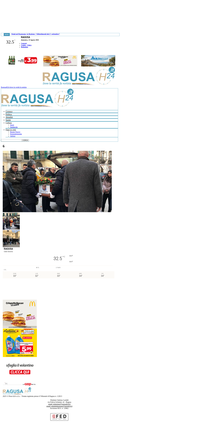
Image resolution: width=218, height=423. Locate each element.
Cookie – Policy (26, 45)
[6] (57, 212)
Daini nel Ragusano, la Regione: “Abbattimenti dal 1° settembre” (35, 34)
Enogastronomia (16, 134)
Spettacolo (14, 127)
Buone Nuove (15, 132)
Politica (9, 114)
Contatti (24, 43)
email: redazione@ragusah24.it (59, 404)
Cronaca (9, 111)
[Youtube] (2, 52)
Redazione (24, 47)
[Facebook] (1, 52)
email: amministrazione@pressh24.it (59, 406)
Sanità (8, 120)
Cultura (9, 123)
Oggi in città (11, 130)
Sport (12, 125)
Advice (12, 136)
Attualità (9, 117)
